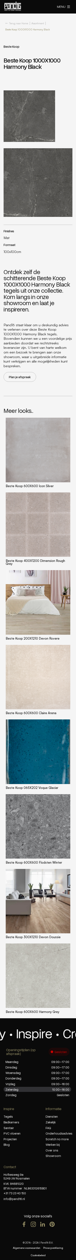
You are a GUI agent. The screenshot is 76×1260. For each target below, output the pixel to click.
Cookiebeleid (38, 1255)
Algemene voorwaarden (26, 1247)
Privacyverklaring (53, 1247)
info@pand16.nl (14, 1199)
